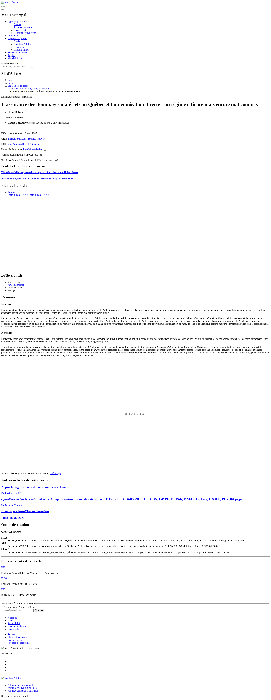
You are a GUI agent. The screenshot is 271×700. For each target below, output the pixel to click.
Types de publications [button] (18, 21)
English (11, 55)
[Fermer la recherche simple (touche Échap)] (5, 6)
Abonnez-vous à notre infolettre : (20, 607)
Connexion (13, 35)
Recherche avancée (17, 52)
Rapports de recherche (25, 32)
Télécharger (55, 473)
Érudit (17, 41)
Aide (10, 620)
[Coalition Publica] (11, 678)
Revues (17, 24)
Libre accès (19, 47)
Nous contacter (15, 629)
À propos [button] (12, 38)
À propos (22, 38)
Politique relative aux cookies (22, 688)
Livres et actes (21, 30)
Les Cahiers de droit (17, 85)
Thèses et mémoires (23, 27)
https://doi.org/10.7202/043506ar (24, 144)
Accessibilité (14, 623)
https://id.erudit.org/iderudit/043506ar (26, 138)
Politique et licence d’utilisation (23, 690)
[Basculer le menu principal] (2, 9)
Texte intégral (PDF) (18, 195)
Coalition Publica (22, 44)
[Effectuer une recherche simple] (2, 6)
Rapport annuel (21, 49)
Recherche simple (10, 63)
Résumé (12, 192)
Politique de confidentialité (21, 685)
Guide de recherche (17, 626)
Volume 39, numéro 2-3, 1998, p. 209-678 (28, 88)
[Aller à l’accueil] (9, 2)
